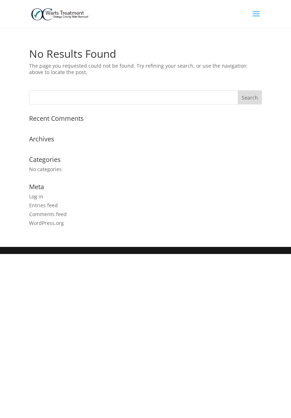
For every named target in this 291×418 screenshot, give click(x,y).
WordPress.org (46, 223)
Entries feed (43, 205)
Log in (36, 196)
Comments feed (48, 214)
